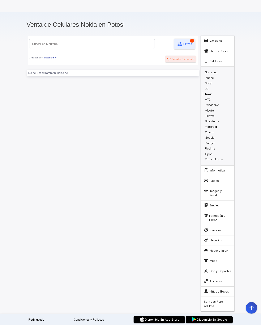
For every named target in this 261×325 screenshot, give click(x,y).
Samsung (211, 72)
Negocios (216, 240)
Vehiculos (216, 41)
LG (206, 89)
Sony (208, 83)
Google (210, 137)
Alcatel (209, 110)
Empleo (215, 205)
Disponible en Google (212, 319)
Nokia (208, 94)
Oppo (208, 154)
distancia (51, 57)
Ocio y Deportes (220, 271)
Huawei (210, 116)
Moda (213, 261)
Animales (216, 281)
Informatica (217, 170)
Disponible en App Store (162, 319)
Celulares (216, 61)
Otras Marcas (214, 159)
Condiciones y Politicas (89, 319)
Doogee (210, 143)
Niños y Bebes (219, 291)
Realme (210, 148)
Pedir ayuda (36, 319)
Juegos (214, 181)
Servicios (215, 230)
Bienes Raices (219, 51)
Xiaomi (209, 132)
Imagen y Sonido (215, 193)
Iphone (209, 78)
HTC (208, 99)
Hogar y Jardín (219, 250)
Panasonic (212, 105)
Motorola (211, 127)
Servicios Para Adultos (213, 304)
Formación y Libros (217, 218)
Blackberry (212, 121)
